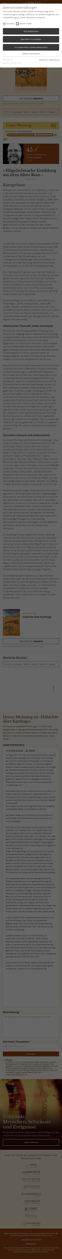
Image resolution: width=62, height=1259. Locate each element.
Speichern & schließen (31, 39)
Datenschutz (54, 59)
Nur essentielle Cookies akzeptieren (31, 47)
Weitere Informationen (31, 53)
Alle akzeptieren (31, 31)
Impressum (43, 59)
